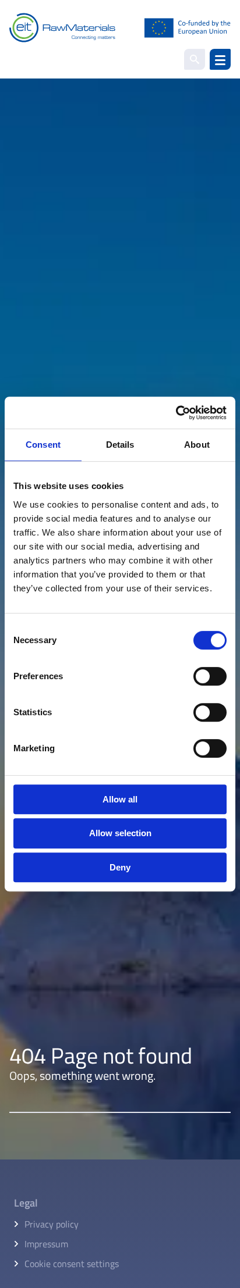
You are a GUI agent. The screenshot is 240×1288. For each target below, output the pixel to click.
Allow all (120, 799)
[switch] (210, 676)
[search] (194, 59)
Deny (120, 867)
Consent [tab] (43, 444)
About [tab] (197, 444)
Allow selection (120, 833)
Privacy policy (51, 1224)
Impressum (46, 1244)
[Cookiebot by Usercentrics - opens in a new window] (176, 412)
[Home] (120, 28)
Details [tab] (120, 444)
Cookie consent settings (71, 1263)
